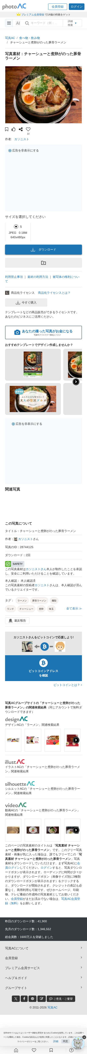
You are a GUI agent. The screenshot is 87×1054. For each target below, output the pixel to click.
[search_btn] (27, 23)
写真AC (10, 38)
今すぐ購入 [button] (29, 302)
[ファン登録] (34, 1050)
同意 (65, 1041)
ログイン (46, 867)
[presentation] (76, 740)
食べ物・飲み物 (29, 38)
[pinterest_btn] (33, 999)
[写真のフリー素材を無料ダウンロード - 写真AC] (14, 6)
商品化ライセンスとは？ (54, 292)
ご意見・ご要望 (63, 998)
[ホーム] (16, 1050)
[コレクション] (51, 1050)
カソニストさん (36, 569)
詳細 (55, 1041)
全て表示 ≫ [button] (74, 608)
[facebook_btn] (24, 999)
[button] (57, 6)
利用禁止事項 (14, 276)
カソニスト (21, 139)
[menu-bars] (9, 23)
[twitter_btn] (16, 999)
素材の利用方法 (37, 276)
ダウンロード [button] (47, 249)
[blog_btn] (41, 999)
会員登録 (17, 898)
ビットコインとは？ (67, 685)
